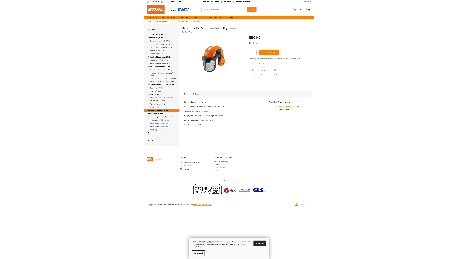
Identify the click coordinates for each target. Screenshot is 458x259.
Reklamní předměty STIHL (158, 110)
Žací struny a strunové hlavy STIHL (161, 85)
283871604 (187, 166)
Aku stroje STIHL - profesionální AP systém (162, 74)
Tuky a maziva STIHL (157, 104)
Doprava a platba (243, 2)
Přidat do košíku (270, 52)
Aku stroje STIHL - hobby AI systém (162, 81)
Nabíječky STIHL (156, 130)
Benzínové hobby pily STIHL (160, 41)
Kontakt (227, 2)
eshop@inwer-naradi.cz (191, 162)
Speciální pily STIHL (157, 54)
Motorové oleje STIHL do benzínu (162, 97)
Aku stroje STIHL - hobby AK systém (163, 70)
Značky (150, 133)
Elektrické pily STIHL (157, 50)
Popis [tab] (186, 94)
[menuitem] (152, 17)
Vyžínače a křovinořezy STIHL (159, 57)
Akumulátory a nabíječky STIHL (160, 117)
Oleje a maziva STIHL (156, 94)
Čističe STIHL (154, 107)
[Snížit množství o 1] (257, 54)
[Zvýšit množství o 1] (257, 51)
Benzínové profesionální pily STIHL (162, 47)
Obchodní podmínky (211, 2)
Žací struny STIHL (156, 88)
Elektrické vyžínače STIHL (159, 60)
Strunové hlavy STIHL (157, 91)
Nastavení (198, 253)
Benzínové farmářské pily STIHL (161, 44)
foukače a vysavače (155, 34)
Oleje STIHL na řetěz (157, 101)
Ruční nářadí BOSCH (155, 113)
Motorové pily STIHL (156, 38)
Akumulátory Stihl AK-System (160, 120)
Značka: (187, 32)
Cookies (216, 171)
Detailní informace (255, 63)
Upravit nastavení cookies (202, 204)
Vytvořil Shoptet (306, 205)
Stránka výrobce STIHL (229, 180)
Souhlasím (260, 243)
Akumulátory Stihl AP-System (160, 126)
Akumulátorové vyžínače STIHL (161, 63)
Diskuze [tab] (196, 94)
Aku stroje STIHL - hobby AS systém (163, 78)
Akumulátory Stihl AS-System (160, 123)
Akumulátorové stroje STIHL (159, 66)
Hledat (252, 10)
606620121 (187, 169)
